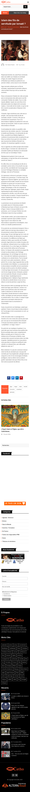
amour (16, 645)
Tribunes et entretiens (13, 27)
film (26, 658)
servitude (12, 392)
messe (20, 665)
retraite (17, 676)
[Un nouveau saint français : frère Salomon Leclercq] (5, 744)
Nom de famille (6, 586)
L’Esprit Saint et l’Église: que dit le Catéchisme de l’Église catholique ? (19, 717)
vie (19, 679)
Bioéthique (5, 648)
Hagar (15, 386)
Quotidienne (6, 593)
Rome (4, 538)
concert (16, 652)
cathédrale (12, 648)
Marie (14, 665)
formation (8, 662)
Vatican (4, 679)
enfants (20, 655)
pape (3, 672)
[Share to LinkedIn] (17, 379)
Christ (18, 648)
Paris (17, 672)
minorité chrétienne (7, 669)
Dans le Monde (6, 524)
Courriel (4, 576)
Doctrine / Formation (8, 528)
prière (3, 676)
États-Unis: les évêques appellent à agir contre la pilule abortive (19, 707)
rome (22, 676)
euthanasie (15, 658)
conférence (23, 652)
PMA (22, 672)
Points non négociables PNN (10, 534)
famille (21, 658)
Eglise (14, 655)
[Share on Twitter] (13, 379)
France (14, 662)
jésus (3, 665)
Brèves (4, 521)
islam (20, 386)
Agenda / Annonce (7, 517)
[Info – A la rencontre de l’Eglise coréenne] (5, 754)
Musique (16, 669)
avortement (23, 645)
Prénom (4, 581)
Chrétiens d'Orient (7, 652)
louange (9, 665)
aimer (10, 645)
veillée (9, 679)
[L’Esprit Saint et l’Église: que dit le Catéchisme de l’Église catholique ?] (5, 715)
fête (19, 662)
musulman (19, 389)
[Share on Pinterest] (21, 379)
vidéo (14, 679)
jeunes (24, 662)
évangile (24, 679)
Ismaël (25, 386)
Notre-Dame (24, 669)
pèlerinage (10, 676)
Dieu (3, 655)
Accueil (4, 27)
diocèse (8, 655)
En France (5, 531)
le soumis (12, 389)
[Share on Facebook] (8, 379)
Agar (11, 386)
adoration (4, 645)
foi (2, 662)
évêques (4, 683)
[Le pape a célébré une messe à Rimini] (5, 696)
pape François (10, 672)
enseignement (6, 658)
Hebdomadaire (7, 595)
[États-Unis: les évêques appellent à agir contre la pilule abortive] (5, 706)
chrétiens (24, 648)
